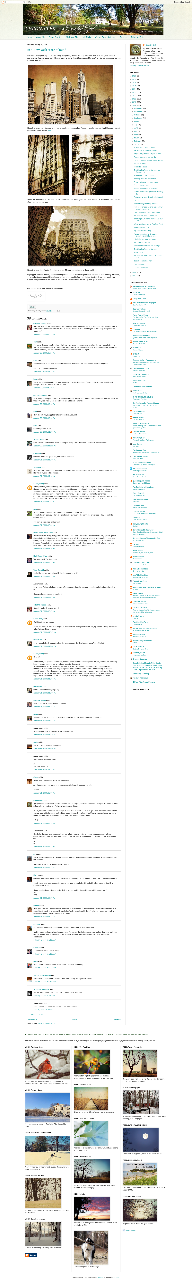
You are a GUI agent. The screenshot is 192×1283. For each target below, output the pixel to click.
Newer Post (32, 1019)
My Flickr (87, 37)
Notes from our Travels (142, 463)
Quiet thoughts (139, 264)
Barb (35, 426)
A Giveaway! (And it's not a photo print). (149, 197)
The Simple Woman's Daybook (145, 249)
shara (35, 777)
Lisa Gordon (137, 444)
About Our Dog (55, 37)
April (136, 135)
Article (135, 643)
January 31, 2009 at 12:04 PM (44, 646)
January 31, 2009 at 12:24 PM (44, 721)
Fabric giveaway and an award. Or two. (149, 160)
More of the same (140, 167)
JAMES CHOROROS (141, 424)
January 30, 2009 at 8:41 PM (44, 372)
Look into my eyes (141, 267)
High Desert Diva (40, 556)
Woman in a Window (41, 989)
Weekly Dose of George (105, 37)
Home (29, 37)
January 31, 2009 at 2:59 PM (44, 793)
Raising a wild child (139, 376)
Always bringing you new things (146, 182)
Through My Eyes (140, 581)
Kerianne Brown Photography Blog (146, 538)
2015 (134, 86)
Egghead (36, 948)
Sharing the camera (141, 185)
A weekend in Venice (140, 507)
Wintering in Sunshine (140, 471)
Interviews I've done (141, 227)
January (137, 144)
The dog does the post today (145, 179)
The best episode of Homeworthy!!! (145, 331)
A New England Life (140, 569)
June (136, 128)
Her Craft (136, 446)
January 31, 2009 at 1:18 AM (44, 476)
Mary (35, 875)
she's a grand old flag (140, 393)
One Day (136, 518)
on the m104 (138, 391)
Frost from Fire (138, 458)
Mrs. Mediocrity (139, 323)
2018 (134, 76)
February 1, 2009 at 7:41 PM (44, 996)
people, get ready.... (139, 655)
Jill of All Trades (39, 323)
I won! (136, 200)
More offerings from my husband (146, 204)
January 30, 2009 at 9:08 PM (44, 404)
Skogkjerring (38, 484)
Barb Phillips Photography (143, 530)
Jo (34, 854)
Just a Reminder (138, 546)
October (137, 115)
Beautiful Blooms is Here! (141, 311)
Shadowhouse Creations (142, 387)
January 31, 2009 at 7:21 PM (44, 868)
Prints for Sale (137, 37)
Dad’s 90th (136, 501)
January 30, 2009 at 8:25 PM (44, 334)
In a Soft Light (138, 616)
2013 (134, 92)
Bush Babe (137, 348)
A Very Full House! (139, 489)
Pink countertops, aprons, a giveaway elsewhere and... (148, 208)
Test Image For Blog (139, 399)
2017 (134, 79)
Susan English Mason (42, 975)
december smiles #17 (140, 477)
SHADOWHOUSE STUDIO (143, 397)
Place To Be (138, 252)
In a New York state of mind (46, 50)
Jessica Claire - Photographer (145, 360)
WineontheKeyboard (141, 499)
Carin (35, 742)
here (49, 131)
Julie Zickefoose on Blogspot (144, 303)
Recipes (123, 37)
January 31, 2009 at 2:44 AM (44, 502)
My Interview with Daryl (143, 231)
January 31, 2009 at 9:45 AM (44, 597)
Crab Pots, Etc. (138, 413)
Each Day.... (137, 544)
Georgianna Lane (139, 309)
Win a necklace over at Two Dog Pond (148, 224)
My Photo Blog (72, 37)
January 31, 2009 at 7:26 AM (44, 548)
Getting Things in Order (141, 649)
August (137, 121)
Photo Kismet (138, 551)
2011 (134, 99)
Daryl (35, 962)
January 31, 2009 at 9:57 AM (44, 611)
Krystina (36, 924)
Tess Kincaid (38, 570)
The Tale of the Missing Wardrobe (144, 514)
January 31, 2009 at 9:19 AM (44, 576)
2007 (134, 276)
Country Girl (38, 800)
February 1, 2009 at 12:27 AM (44, 940)
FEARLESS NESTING (141, 563)
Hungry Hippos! (138, 350)
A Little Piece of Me (140, 342)
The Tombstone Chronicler (143, 487)
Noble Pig (136, 293)
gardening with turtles (141, 481)
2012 (134, 96)
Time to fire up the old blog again (144, 465)
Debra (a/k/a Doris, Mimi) (43, 533)
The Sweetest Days (140, 678)
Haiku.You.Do (138, 593)
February (138, 141)
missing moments (140, 469)
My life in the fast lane (142, 243)
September (138, 118)
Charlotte (37, 453)
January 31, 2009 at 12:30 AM (44, 460)
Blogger (116, 1278)
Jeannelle (37, 467)
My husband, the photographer (145, 215)
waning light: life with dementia (145, 628)
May (136, 131)
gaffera (100, 1278)
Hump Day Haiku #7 (139, 636)
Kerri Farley (38, 619)
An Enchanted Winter (140, 565)
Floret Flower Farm (140, 315)
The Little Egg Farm (140, 622)
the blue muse (138, 475)
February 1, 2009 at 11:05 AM (44, 968)
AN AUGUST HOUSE (140, 520)
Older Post (117, 1019)
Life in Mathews (139, 411)
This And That (137, 624)
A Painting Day (138, 438)
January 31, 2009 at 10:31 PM (44, 917)
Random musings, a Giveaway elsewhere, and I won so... (145, 235)
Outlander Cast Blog (141, 374)
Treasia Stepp (38, 440)
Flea (35, 412)
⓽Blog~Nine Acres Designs (144, 682)
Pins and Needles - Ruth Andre (143, 440)
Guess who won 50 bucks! (142, 483)
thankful (135, 618)
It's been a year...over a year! (143, 553)
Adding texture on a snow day (145, 157)
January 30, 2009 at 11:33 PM (44, 446)
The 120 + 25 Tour (140, 608)
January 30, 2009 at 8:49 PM (44, 388)
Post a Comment (37, 1014)
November (138, 112)
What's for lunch (140, 164)
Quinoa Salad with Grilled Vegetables (145, 338)
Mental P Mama (39, 700)
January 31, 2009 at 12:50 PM (44, 749)
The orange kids (138, 419)
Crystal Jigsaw (139, 512)
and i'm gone (137, 583)
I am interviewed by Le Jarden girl (147, 212)
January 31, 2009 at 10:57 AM (44, 632)
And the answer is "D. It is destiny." (147, 246)
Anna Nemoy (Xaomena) (142, 641)
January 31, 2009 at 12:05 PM (44, 693)
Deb (35, 379)
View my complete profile (139, 66)
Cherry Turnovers (139, 295)
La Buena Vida (138, 505)
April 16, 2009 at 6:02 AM (43, 1010)
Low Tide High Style (140, 575)
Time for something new (143, 261)
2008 (134, 272)
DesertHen (37, 640)
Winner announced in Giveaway (146, 189)
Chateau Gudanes (140, 659)
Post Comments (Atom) (46, 1023)
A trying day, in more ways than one (147, 154)
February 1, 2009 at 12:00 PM (44, 982)
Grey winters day (138, 571)
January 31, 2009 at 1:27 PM (44, 770)
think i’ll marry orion (139, 325)
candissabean (138, 557)
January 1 (136, 356)
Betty (35, 714)
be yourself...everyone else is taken (147, 587)
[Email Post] (58, 311)
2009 (134, 105)
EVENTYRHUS (138, 647)
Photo (135, 383)
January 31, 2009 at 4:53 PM (44, 823)
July (136, 125)
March (136, 138)
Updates (135, 526)
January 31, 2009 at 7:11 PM (44, 847)
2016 (134, 83)
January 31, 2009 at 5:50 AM (44, 525)
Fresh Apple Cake (139, 370)
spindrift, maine (139, 653)
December (138, 108)
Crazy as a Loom (139, 299)
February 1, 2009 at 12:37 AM (44, 954)
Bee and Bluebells (139, 344)
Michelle (36, 906)
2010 (134, 102)
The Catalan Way (139, 450)
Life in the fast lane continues (145, 239)
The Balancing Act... (139, 495)
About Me (40, 37)
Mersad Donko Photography (144, 286)
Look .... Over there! (139, 434)
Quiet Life (136, 329)
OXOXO (136, 354)
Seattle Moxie (138, 417)
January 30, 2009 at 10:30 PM (44, 432)
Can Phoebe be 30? (139, 305)
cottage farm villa (40, 395)
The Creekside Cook (141, 368)
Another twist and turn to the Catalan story (147, 452)
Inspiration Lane (139, 381)
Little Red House (139, 602)
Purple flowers (137, 559)
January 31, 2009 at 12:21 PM (44, 707)
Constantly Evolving (141, 674)
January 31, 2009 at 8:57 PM (44, 898)
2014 (134, 89)
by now (135, 589)
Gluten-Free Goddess (141, 336)
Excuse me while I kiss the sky (145, 150)
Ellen (35, 361)
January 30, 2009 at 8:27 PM (44, 353)
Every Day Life (138, 493)
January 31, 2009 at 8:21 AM (44, 562)
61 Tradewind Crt (138, 540)
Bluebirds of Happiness (140, 577)
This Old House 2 (139, 432)
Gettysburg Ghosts (140, 524)
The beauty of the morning (144, 175)
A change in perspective (141, 630)
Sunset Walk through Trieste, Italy (144, 288)
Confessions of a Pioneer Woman (146, 403)
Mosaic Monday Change (141, 604)
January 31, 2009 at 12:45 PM (44, 735)
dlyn (35, 342)
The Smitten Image (140, 456)
